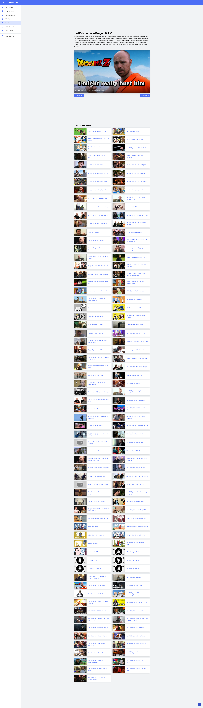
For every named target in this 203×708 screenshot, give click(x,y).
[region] (112, 71)
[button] (75, 90)
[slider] (111, 88)
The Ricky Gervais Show (10, 2)
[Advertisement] (87, 18)
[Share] (199, 704)
